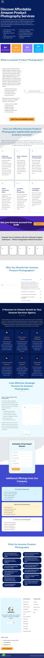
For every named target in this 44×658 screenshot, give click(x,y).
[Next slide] (28, 432)
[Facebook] (8, 623)
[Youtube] (14, 623)
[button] (12, 555)
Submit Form (16, 469)
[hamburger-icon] (41, 1)
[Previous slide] (25, 432)
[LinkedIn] (11, 623)
